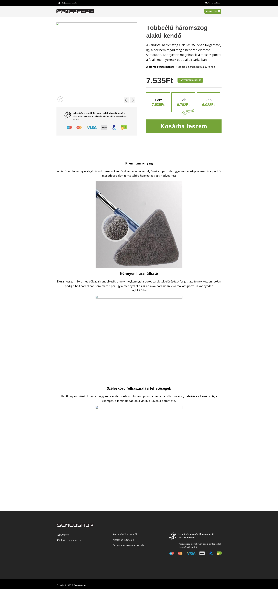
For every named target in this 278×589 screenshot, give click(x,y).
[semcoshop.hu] (75, 11)
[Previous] (126, 100)
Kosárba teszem (184, 126)
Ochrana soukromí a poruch (128, 545)
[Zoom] (60, 99)
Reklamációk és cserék (125, 534)
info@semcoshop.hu (69, 3)
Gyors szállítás (214, 3)
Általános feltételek (123, 540)
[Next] (132, 100)
